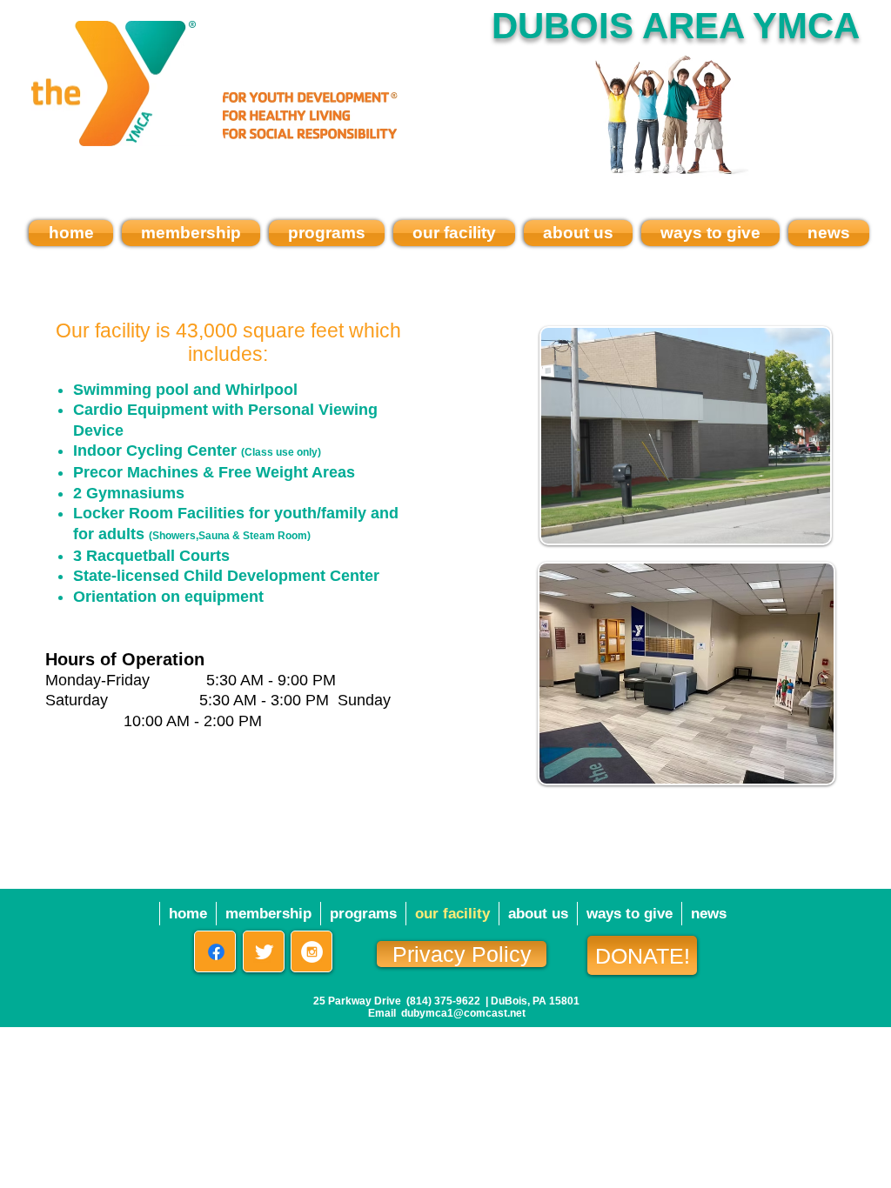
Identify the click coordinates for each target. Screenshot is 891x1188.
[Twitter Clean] (264, 952)
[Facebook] (216, 952)
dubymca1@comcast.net (463, 1013)
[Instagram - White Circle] (312, 952)
